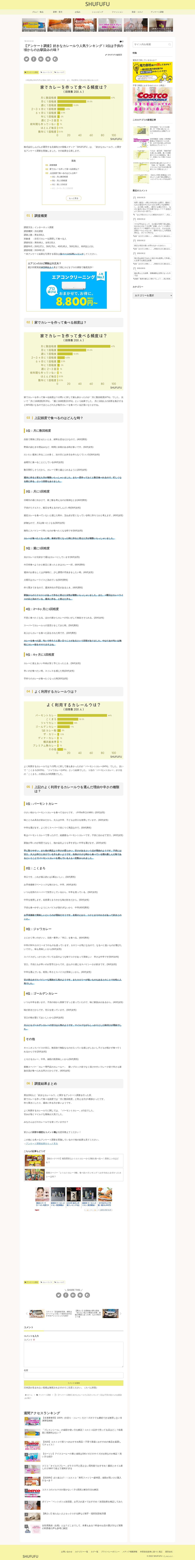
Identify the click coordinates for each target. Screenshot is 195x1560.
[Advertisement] (73, 1246)
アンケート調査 (32, 72)
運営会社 (169, 1552)
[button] (169, 44)
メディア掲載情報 (129, 1552)
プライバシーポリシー (110, 1552)
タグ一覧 (94, 1552)
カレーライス (47, 72)
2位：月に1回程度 (59, 180)
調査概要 (53, 165)
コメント (29, 1340)
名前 (26, 1370)
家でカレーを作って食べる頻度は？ (64, 169)
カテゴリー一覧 (81, 1552)
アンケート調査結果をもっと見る (42, 1143)
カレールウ (60, 72)
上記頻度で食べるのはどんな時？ (63, 173)
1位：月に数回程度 (60, 177)
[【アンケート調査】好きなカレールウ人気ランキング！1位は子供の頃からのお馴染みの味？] (41, 59)
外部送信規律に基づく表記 (151, 1552)
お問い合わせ (66, 1552)
